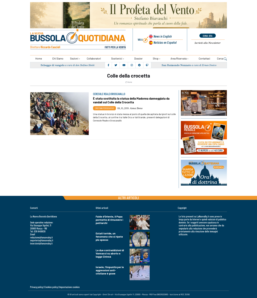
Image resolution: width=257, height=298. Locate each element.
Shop (155, 58)
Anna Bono (136, 108)
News (163, 36)
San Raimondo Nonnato (176, 65)
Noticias (165, 42)
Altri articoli (128, 197)
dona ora (207, 35)
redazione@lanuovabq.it (41, 237)
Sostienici (116, 58)
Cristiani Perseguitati (104, 108)
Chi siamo (57, 58)
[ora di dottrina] (204, 173)
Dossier (138, 58)
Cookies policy (51, 287)
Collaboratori (94, 58)
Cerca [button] (220, 58)
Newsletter (208, 43)
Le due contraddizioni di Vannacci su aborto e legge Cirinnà (110, 253)
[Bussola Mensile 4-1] (204, 103)
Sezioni (74, 58)
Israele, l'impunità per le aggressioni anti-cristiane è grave (110, 270)
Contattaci (204, 58)
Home (38, 58)
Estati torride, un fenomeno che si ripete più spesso (109, 236)
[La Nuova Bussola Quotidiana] (78, 39)
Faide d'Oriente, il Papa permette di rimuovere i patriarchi (109, 219)
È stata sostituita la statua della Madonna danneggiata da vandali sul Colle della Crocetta (131, 100)
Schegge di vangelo (53, 65)
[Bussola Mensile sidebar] (204, 138)
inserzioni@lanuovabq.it (41, 243)
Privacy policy (36, 287)
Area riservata (179, 58)
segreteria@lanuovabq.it (41, 240)
